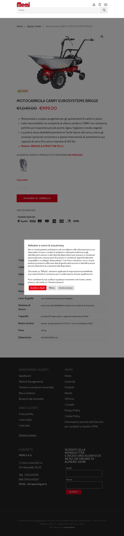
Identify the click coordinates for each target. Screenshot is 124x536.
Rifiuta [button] (52, 288)
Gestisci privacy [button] (66, 288)
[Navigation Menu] (105, 4)
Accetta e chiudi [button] (38, 288)
